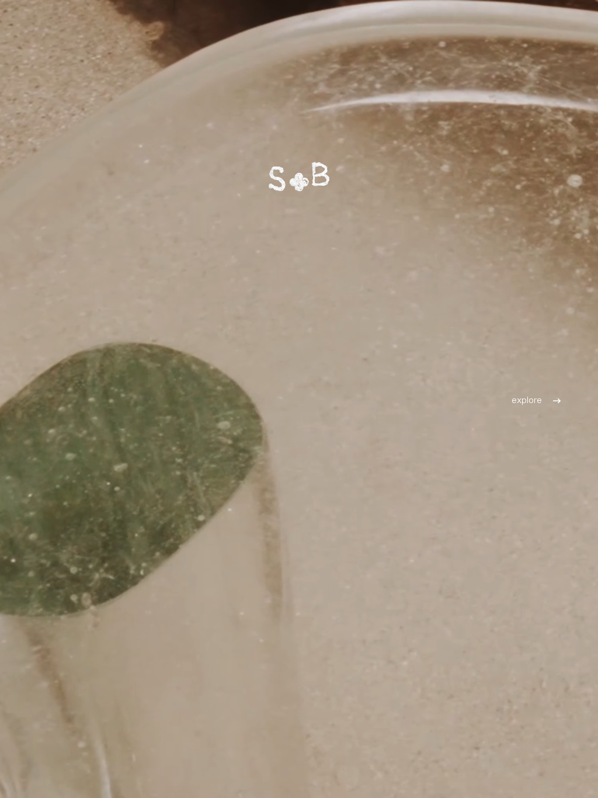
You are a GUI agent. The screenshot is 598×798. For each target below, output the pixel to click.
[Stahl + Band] (299, 176)
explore (527, 398)
